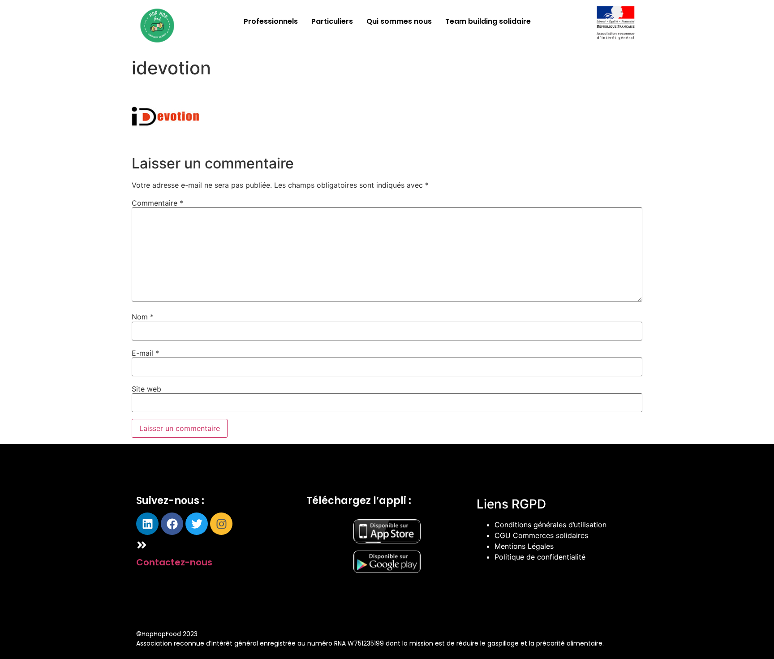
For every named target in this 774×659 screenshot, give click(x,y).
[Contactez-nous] (141, 545)
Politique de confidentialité (539, 556)
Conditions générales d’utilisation (550, 524)
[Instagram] (221, 524)
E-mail (145, 353)
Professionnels (271, 21)
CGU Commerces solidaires (541, 535)
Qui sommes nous (399, 21)
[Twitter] (196, 524)
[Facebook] (172, 524)
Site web (146, 388)
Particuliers (332, 21)
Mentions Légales (524, 546)
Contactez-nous (174, 562)
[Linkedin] (147, 524)
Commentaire (157, 203)
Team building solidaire (488, 21)
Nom (143, 316)
